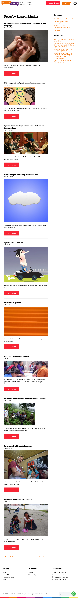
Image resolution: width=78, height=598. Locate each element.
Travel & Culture (59, 25)
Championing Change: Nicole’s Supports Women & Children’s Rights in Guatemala (64, 44)
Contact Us (31, 572)
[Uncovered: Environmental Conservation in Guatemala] (19, 414)
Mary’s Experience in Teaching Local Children (64, 40)
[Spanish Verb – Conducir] (26, 264)
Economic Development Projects (16, 356)
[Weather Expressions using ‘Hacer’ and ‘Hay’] (26, 200)
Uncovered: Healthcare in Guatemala (18, 446)
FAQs (4, 579)
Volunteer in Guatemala (62, 28)
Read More (12, 73)
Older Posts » (43, 557)
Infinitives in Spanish (12, 303)
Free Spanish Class (8, 577)
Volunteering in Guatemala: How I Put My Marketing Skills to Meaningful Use (64, 54)
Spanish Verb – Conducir (13, 243)
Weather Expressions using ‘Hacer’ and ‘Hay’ (21, 174)
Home (5, 572)
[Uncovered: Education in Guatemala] (26, 520)
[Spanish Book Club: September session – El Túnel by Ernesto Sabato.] (26, 143)
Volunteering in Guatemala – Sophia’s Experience (63, 50)
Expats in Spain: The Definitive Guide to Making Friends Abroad (62, 60)
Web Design (22, 594)
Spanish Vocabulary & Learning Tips (61, 22)
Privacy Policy (32, 575)
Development (32, 594)
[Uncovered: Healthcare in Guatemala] (26, 464)
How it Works (7, 575)
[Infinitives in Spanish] (26, 321)
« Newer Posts (9, 557)
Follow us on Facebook (61, 577)
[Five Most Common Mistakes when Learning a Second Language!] (26, 46)
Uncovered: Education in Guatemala (18, 499)
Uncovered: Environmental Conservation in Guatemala (25, 398)
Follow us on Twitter (60, 579)
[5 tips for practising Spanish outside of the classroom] (19, 96)
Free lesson (53, 3)
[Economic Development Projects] (26, 368)
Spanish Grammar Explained (63, 19)
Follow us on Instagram (61, 575)
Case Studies (59, 30)
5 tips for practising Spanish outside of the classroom (24, 83)
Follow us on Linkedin (59, 572)
